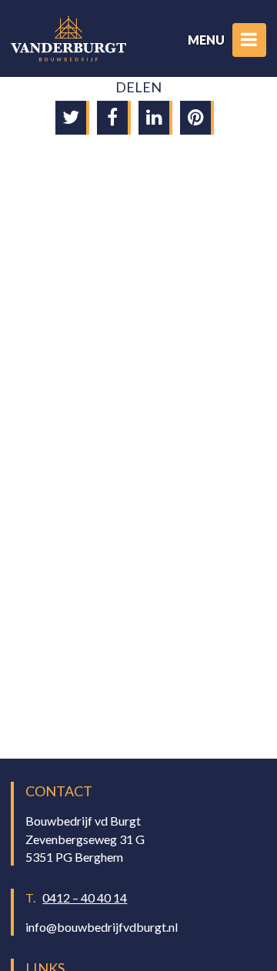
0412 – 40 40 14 (84, 897)
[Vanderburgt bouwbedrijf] (68, 39)
